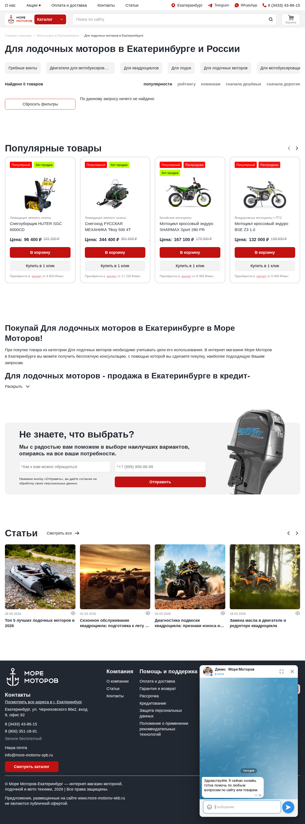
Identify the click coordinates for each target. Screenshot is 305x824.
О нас (10, 5)
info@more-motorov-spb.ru (29, 755)
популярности (158, 84)
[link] (113, 35)
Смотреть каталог (32, 766)
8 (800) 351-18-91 (21, 731)
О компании (118, 681)
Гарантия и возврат (158, 688)
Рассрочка (149, 696)
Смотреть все (59, 533)
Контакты (106, 5)
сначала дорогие (283, 84)
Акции (32, 5)
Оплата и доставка (69, 5)
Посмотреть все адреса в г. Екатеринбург (43, 702)
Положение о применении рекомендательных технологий (164, 729)
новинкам (210, 84)
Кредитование (153, 703)
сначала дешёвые (243, 84)
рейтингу (187, 84)
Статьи (131, 5)
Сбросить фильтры (40, 104)
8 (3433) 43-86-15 (21, 724)
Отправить (160, 482)
